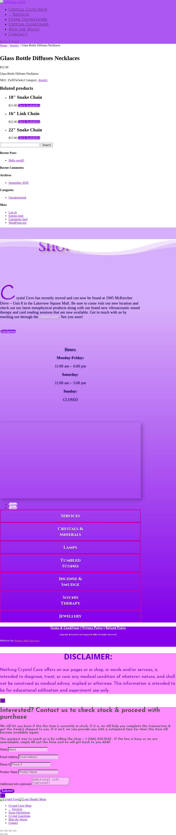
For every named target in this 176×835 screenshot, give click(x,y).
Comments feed (18, 219)
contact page (49, 316)
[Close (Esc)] (14, 830)
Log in (13, 212)
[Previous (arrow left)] (1, 834)
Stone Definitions (28, 19)
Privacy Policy (92, 628)
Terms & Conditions (64, 628)
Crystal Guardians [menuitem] (19, 816)
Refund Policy (116, 628)
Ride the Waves (24, 29)
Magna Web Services (26, 640)
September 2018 (18, 182)
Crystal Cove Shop (28, 9)
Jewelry (14, 45)
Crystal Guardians (29, 24)
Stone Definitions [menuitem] (19, 812)
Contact (18, 34)
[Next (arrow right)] (6, 834)
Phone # (5, 764)
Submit (7, 791)
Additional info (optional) (16, 784)
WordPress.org (17, 222)
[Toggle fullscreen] (6, 830)
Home (3, 45)
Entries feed (16, 215)
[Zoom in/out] (1, 830)
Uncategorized (17, 197)
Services (21, 14)
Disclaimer (8, 331)
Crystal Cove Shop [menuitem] (20, 805)
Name (3, 749)
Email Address (9, 757)
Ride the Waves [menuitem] (18, 819)
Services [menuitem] (17, 809)
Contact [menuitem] (13, 822)
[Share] (10, 830)
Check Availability (29, 105)
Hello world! (16, 160)
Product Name (8, 772)
